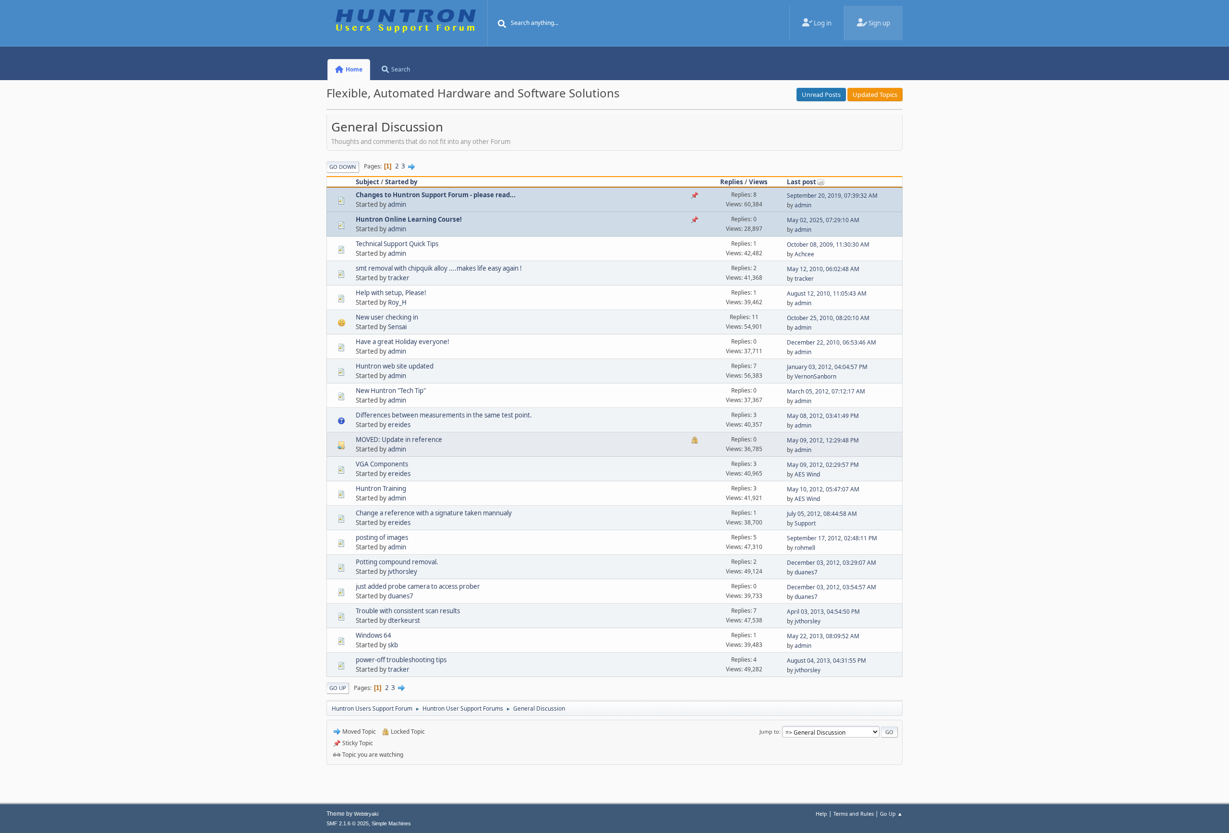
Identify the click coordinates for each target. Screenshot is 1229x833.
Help (821, 813)
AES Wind (807, 474)
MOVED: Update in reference (399, 439)
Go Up (337, 687)
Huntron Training (381, 488)
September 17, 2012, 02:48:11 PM (832, 538)
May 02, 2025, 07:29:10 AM (823, 220)
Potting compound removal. (397, 562)
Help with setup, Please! (391, 292)
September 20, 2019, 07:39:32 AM (832, 195)
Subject (367, 182)
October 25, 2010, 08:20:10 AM (828, 318)
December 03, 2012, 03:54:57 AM (831, 587)
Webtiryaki (366, 814)
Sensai (397, 326)
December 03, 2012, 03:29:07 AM (831, 563)
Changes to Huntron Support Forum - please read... (436, 194)
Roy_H (397, 302)
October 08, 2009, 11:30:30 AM (828, 244)
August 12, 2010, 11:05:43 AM (827, 293)
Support (805, 523)
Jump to (769, 731)
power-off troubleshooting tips (401, 659)
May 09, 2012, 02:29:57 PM (823, 465)
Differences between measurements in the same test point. (444, 415)
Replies (731, 182)
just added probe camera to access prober (418, 586)
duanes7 (806, 572)
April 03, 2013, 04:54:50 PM (823, 611)
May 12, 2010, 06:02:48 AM (823, 269)
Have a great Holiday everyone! (402, 341)
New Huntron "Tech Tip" (391, 390)
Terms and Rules (853, 813)
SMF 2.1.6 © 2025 (347, 823)
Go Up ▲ (891, 813)
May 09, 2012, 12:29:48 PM (823, 440)
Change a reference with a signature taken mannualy (434, 513)
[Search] (502, 24)
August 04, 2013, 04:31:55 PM (826, 660)
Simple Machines (391, 823)
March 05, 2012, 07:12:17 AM (826, 391)
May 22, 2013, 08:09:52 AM (823, 636)
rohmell (805, 548)
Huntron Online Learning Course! (409, 219)
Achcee (804, 254)
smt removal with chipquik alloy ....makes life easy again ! (439, 268)
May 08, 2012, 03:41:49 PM (823, 416)
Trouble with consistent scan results (408, 611)
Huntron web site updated (395, 366)
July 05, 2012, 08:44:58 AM (822, 514)
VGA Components (382, 464)
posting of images (382, 537)
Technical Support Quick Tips (397, 243)
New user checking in (387, 317)
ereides (399, 424)
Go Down (342, 166)
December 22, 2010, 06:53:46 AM (831, 342)
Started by (401, 182)
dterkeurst (404, 620)
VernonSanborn (815, 376)
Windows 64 (373, 635)
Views (758, 182)
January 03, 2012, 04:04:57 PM (827, 367)
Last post (801, 182)
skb (393, 645)
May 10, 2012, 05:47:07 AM (823, 489)
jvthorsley (402, 571)
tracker (399, 278)
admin (397, 204)
